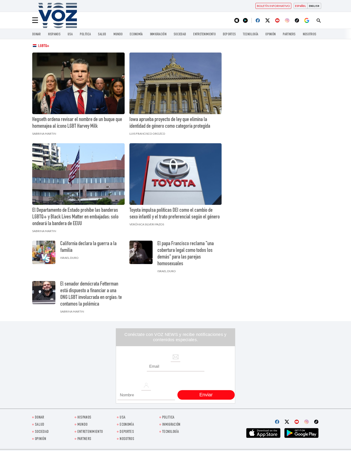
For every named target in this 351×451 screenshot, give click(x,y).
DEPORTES (229, 34)
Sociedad (180, 34)
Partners (289, 34)
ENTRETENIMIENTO (204, 34)
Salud (102, 34)
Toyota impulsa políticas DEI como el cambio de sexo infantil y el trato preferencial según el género (174, 214)
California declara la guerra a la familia (88, 247)
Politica (85, 34)
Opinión (270, 34)
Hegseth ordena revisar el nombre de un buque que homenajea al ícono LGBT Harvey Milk (77, 123)
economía (136, 34)
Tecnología (250, 34)
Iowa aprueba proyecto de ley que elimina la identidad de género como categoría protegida (169, 123)
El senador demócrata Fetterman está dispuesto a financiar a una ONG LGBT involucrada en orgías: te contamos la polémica (91, 294)
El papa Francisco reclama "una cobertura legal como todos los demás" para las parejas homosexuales (185, 254)
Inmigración (158, 34)
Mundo (118, 34)
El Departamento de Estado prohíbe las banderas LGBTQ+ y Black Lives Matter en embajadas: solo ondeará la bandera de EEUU (75, 217)
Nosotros (309, 34)
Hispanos (54, 34)
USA (70, 34)
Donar (36, 34)
